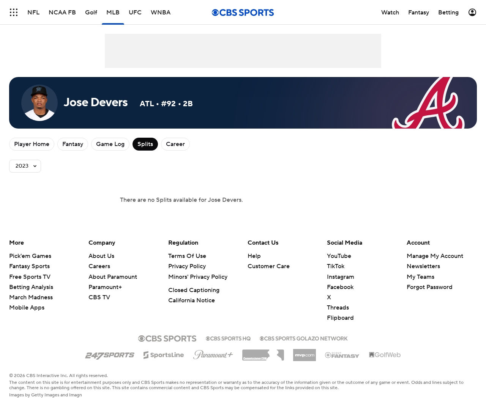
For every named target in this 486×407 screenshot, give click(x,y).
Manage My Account (435, 256)
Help (254, 256)
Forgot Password (430, 287)
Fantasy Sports (29, 266)
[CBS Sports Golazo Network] (304, 337)
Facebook (340, 287)
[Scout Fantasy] (342, 354)
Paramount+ (105, 287)
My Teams (420, 277)
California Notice (191, 300)
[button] (14, 12)
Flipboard (340, 318)
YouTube (339, 256)
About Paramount (112, 277)
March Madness (31, 297)
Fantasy (72, 144)
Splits (145, 144)
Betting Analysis (31, 287)
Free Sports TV (29, 277)
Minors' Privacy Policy (197, 277)
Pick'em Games (30, 256)
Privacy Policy (187, 266)
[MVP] (304, 352)
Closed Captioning (193, 290)
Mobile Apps (26, 307)
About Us (101, 256)
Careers (99, 266)
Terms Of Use (187, 256)
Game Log (110, 144)
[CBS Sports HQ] (228, 337)
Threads (338, 307)
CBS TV (99, 297)
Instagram (340, 277)
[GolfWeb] (385, 355)
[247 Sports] (109, 353)
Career (175, 144)
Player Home (31, 144)
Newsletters (423, 266)
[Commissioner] (263, 352)
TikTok (335, 266)
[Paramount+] (213, 353)
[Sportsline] (164, 354)
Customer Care (269, 266)
